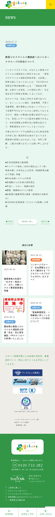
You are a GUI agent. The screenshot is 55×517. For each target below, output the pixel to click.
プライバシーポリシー (17, 491)
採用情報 (9, 514)
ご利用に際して (14, 488)
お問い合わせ (46, 514)
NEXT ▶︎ (45, 221)
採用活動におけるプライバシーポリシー (25, 497)
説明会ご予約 (27, 514)
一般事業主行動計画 (16, 500)
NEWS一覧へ (27, 221)
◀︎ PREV (10, 221)
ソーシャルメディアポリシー (20, 494)
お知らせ (11, 45)
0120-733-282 (30, 465)
